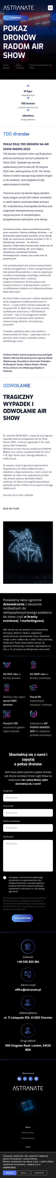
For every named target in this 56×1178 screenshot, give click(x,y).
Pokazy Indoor (28, 1132)
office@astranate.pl (28, 990)
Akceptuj (9, 1173)
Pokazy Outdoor (28, 1138)
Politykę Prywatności (12, 906)
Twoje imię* (8, 791)
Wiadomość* (8, 837)
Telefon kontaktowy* (12, 821)
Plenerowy (15, 18)
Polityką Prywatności (18, 883)
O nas (28, 1147)
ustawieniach (9, 1167)
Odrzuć (24, 1173)
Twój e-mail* (8, 806)
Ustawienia (39, 1173)
